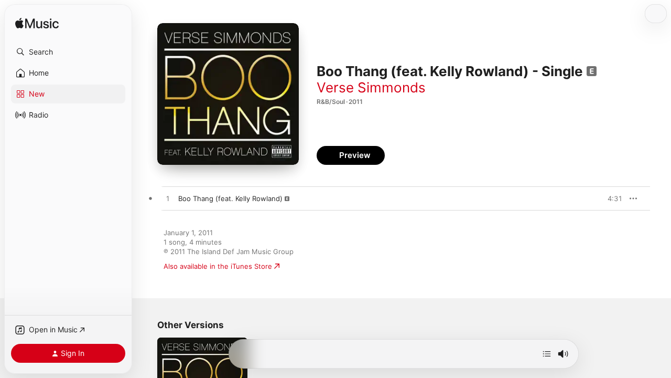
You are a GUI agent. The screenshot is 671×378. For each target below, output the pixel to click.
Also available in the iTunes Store (218, 266)
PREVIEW (610, 198)
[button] (68, 52)
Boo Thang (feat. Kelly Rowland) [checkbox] (230, 198)
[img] (37, 24)
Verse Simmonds (371, 87)
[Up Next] (546, 353)
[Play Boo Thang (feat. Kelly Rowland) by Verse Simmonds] (167, 199)
